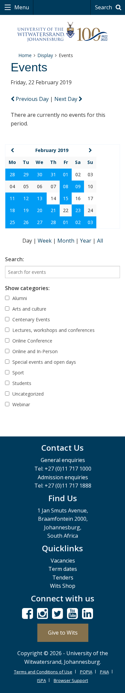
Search (104, 7)
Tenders (62, 577)
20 (39, 210)
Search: (14, 259)
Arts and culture (28, 309)
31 (53, 174)
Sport (17, 372)
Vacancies (63, 560)
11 (12, 198)
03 (90, 222)
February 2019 (51, 150)
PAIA (104, 672)
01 (65, 174)
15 (65, 198)
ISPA (41, 680)
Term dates (62, 569)
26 (26, 222)
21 (53, 210)
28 (12, 174)
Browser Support (71, 680)
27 (39, 222)
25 (12, 222)
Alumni (19, 298)
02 (78, 222)
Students (21, 383)
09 (78, 186)
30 (39, 174)
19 (26, 210)
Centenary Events (30, 319)
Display (45, 55)
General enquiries (63, 460)
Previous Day (32, 99)
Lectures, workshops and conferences (53, 330)
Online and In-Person (34, 351)
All (100, 240)
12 (26, 198)
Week (45, 240)
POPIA (86, 672)
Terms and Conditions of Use (43, 672)
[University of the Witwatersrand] (62, 31)
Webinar (20, 404)
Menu (21, 7)
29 (26, 174)
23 (78, 210)
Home (25, 55)
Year (86, 240)
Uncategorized (27, 394)
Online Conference (31, 341)
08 (65, 186)
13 (39, 198)
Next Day (66, 99)
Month (66, 240)
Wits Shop (62, 585)
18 (12, 210)
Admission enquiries (63, 477)
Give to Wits (63, 632)
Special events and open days (43, 362)
